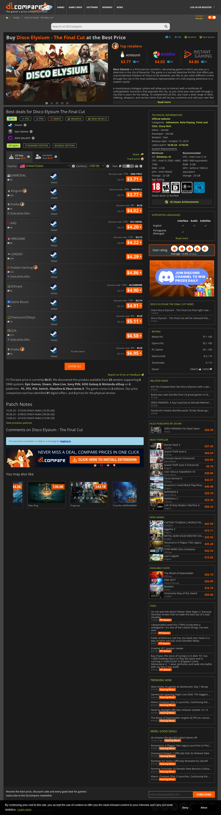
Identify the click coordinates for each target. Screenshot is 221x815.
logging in (65, 441)
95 (10, 208)
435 (11, 195)
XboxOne (76, 118)
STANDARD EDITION (36, 145)
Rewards (107, 7)
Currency (81, 166)
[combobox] (44, 166)
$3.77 (133, 194)
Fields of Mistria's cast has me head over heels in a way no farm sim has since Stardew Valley (180, 639)
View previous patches (19, 422)
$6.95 (133, 353)
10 (10, 321)
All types (13, 145)
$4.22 (133, 242)
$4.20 (133, 227)
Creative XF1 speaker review (167, 648)
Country (12, 166)
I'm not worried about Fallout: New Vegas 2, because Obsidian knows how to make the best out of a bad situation (181, 614)
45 (10, 179)
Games (60, 7)
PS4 (41, 118)
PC (13, 118)
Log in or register (201, 7)
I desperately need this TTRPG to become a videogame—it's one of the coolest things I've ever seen (180, 627)
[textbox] (32, 166)
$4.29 (133, 257)
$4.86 (133, 273)
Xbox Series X (99, 118)
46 (10, 227)
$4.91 (133, 306)
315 (11, 335)
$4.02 (133, 210)
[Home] (7, 17)
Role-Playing (187, 122)
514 (11, 272)
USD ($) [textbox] (94, 166)
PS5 (27, 118)
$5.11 (133, 321)
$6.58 (133, 336)
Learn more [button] (24, 809)
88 (10, 243)
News (120, 7)
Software (92, 7)
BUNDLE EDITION (65, 145)
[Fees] (128, 166)
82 (10, 290)
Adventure (172, 122)
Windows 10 (163, 156)
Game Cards (75, 7)
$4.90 (133, 290)
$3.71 (133, 179)
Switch (57, 118)
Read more (164, 102)
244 (11, 258)
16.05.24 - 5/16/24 (177, 145)
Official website (161, 118)
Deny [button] (185, 807)
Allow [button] (204, 807)
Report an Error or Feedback (124, 374)
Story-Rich (165, 126)
